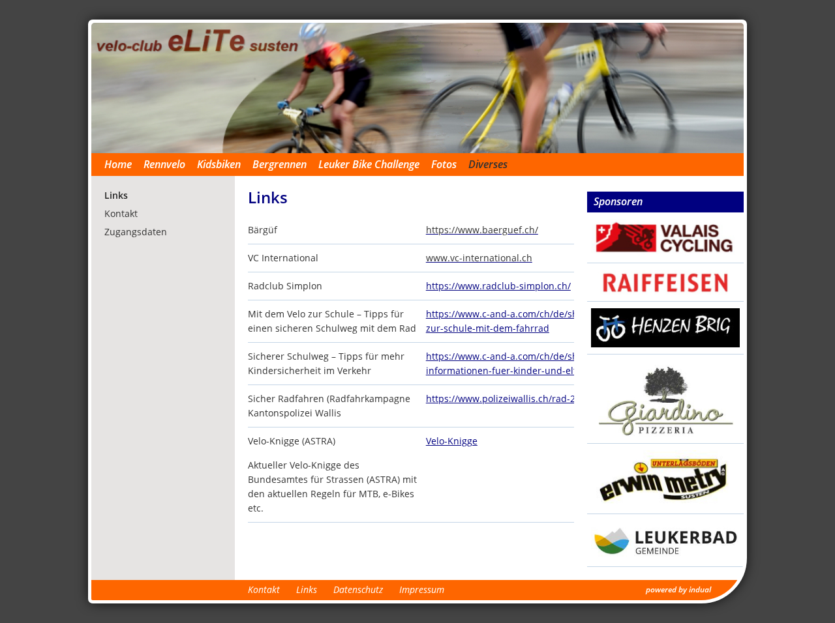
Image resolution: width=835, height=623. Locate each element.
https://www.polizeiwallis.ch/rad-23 (503, 398)
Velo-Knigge (452, 441)
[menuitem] (124, 164)
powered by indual (678, 589)
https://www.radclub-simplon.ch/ (498, 286)
